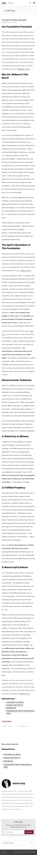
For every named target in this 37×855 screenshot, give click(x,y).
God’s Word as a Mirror (15, 702)
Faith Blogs (10, 10)
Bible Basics (8, 726)
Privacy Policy (18, 852)
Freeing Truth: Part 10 (14, 705)
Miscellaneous (23, 726)
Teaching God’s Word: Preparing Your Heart (20, 712)
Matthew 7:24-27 (24, 69)
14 (29, 270)
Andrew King (5, 23)
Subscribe (29, 832)
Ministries (11, 3)
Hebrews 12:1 (24, 694)
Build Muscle (11, 708)
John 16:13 (24, 270)
